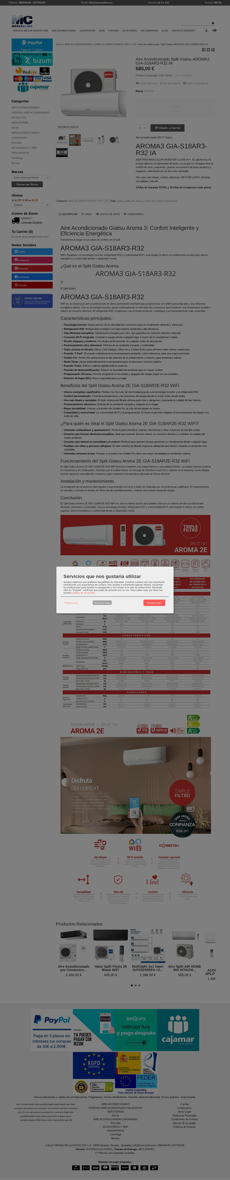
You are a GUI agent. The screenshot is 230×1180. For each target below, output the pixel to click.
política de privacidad (83, 592)
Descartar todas (102, 602)
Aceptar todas (154, 602)
